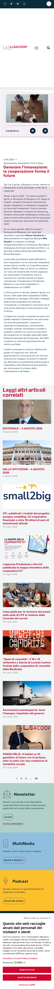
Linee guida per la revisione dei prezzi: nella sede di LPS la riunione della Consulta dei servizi (27, 615)
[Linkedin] (11, 3)
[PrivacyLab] (19, 962)
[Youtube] (17, 3)
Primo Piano (37, 163)
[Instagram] (24, 3)
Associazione (10, 163)
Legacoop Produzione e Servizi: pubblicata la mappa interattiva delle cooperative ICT (26, 567)
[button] (36, 48)
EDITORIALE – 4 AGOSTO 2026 (22, 428)
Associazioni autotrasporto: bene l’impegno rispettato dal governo (24, 711)
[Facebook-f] (5, 3)
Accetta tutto (27, 970)
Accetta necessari (27, 977)
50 (36, 778)
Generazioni (24, 163)
